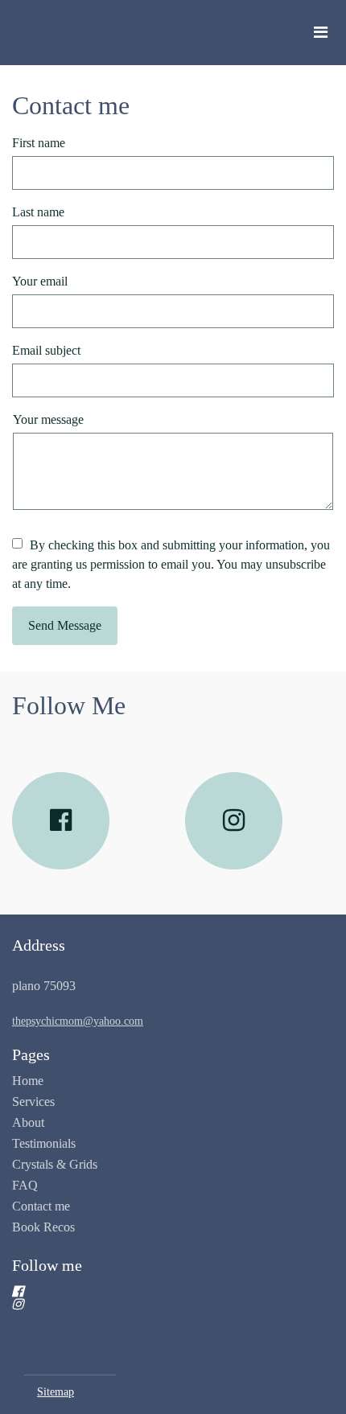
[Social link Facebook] (60, 820)
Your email (40, 281)
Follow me (47, 1265)
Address (38, 945)
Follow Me (69, 705)
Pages (31, 1054)
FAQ (25, 1185)
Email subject (46, 350)
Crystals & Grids (54, 1164)
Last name (38, 212)
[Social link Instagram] (233, 820)
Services (33, 1101)
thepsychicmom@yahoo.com (77, 1021)
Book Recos (43, 1227)
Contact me (71, 105)
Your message (48, 419)
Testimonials (44, 1143)
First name (38, 143)
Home (27, 1080)
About (28, 1122)
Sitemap (55, 1392)
